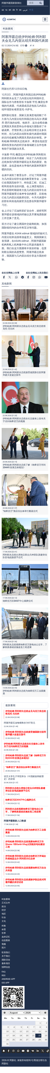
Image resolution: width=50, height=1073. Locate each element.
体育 (4, 929)
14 (33, 1031)
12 (21, 1031)
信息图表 (6, 940)
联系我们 (6, 952)
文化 (4, 921)
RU (6, 10)
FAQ (3, 972)
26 (21, 1040)
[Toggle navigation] (44, 19)
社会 (4, 917)
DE (13, 10)
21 (33, 1035)
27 (27, 1040)
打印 (22, 45)
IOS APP (5, 983)
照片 (4, 947)
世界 (4, 933)
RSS (3, 975)
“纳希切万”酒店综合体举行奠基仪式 (20, 511)
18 (13, 1035)
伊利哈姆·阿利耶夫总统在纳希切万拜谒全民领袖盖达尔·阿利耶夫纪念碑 (25, 857)
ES (20, 10)
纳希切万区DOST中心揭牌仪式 (18, 601)
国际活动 (6, 960)
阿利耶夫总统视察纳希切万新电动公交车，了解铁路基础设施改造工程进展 (25, 645)
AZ (3, 10)
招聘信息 (6, 967)
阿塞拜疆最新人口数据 (15, 820)
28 (33, 1040)
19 (21, 1035)
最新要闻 (10, 705)
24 (7, 1040)
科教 (4, 926)
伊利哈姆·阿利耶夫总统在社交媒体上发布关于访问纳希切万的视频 (24, 419)
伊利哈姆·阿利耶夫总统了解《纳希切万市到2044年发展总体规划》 (24, 466)
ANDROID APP (8, 979)
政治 (4, 906)
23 (46, 1035)
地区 (4, 914)
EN (10, 10)
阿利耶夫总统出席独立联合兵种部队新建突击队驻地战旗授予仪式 (25, 789)
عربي (25, 10)
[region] (26, 799)
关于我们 (6, 956)
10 (7, 1031)
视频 (4, 944)
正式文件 (6, 903)
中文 (31, 10)
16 (46, 1031)
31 (7, 1044)
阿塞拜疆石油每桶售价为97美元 (19, 722)
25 (13, 1040)
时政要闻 (8, 28)
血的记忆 (6, 937)
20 (27, 1035)
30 (46, 1040)
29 (40, 1040)
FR (17, 10)
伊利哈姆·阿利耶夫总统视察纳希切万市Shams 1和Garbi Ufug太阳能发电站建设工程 (25, 844)
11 (14, 1031)
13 (27, 1031)
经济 (4, 910)
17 (7, 1035)
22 (40, 1035)
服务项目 (6, 963)
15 (40, 1031)
